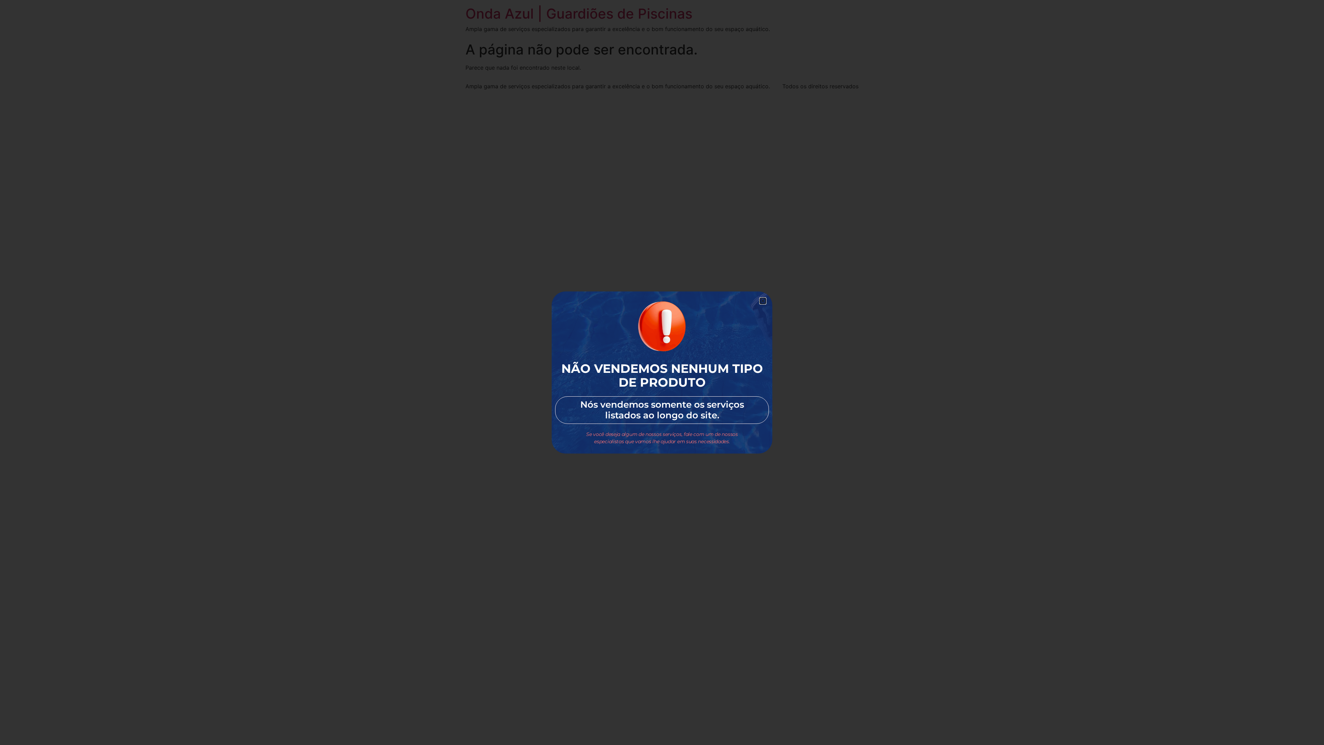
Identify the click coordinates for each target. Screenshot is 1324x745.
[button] (762, 301)
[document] (662, 372)
